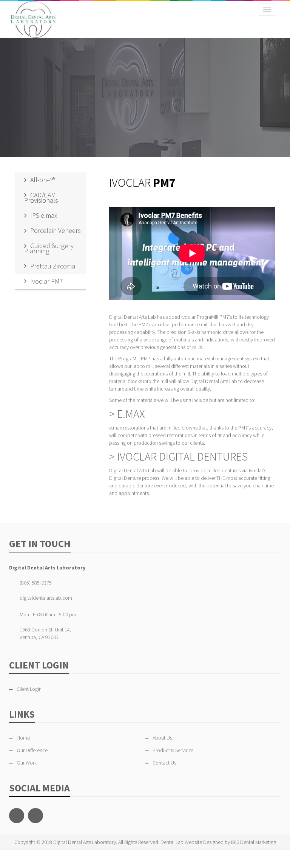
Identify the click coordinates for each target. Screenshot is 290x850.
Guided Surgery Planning (49, 248)
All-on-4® (42, 179)
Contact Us (164, 762)
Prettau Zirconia (52, 266)
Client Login (29, 689)
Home (23, 737)
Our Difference (32, 750)
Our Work (27, 762)
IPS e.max (43, 215)
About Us (162, 737)
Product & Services (173, 750)
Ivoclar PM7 (46, 281)
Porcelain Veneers (55, 230)
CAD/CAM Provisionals (41, 198)
